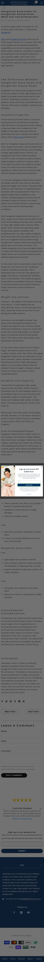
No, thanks (29, 494)
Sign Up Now (29, 485)
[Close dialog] (42, 467)
